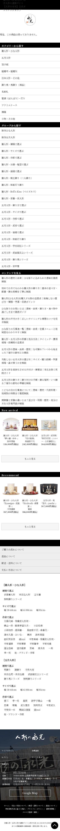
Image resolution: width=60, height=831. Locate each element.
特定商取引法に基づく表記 (15, 809)
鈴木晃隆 (39, 634)
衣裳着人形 (9, 594)
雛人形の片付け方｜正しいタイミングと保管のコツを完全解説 (30, 320)
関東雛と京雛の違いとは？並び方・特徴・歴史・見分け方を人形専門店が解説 (30, 401)
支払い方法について (19, 805)
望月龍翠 (21, 648)
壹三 (6, 700)
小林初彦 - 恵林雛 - (13, 630)
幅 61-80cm (26, 610)
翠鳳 (14, 705)
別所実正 (37, 705)
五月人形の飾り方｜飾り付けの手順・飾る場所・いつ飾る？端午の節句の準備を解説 (30, 381)
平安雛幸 (34, 643)
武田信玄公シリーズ (38, 674)
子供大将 (29, 669)
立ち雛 (37, 594)
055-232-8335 (19, 772)
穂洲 (29, 634)
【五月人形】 (9, 660)
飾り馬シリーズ (12, 678)
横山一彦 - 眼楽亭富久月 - (17, 625)
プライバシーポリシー (35, 809)
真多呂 (41, 648)
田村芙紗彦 (9, 639)
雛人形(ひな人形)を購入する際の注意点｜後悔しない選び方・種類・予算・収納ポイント (29, 300)
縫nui (22, 639)
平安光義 (46, 643)
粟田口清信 (24, 709)
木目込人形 (24, 594)
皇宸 (25, 700)
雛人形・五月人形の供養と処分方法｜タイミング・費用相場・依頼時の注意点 (30, 340)
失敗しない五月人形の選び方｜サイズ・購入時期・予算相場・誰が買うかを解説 (29, 361)
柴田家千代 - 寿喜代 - (37, 630)
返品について (50, 805)
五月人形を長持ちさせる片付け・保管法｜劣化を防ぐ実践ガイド (30, 371)
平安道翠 (8, 643)
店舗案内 (5, 764)
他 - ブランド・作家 (25, 652)
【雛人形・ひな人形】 (14, 585)
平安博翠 (21, 643)
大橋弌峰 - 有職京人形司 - (17, 621)
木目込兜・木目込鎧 (14, 674)
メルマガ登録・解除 (30, 812)
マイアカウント (8, 750)
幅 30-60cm (10, 610)
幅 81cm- (41, 610)
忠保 (6, 705)
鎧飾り (18, 669)
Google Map (30, 793)
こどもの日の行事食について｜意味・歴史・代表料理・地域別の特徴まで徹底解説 (30, 391)
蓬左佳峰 (8, 648)
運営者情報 (50, 809)
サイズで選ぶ (9, 606)
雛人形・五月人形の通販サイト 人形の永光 (21, 823)
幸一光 (7, 652)
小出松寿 (38, 625)
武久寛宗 (25, 705)
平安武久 (50, 705)
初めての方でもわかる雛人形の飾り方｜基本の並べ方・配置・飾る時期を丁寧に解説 (30, 290)
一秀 (50, 648)
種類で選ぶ (8, 590)
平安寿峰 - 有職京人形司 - (42, 639)
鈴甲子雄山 (36, 700)
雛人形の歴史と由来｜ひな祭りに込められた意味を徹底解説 (30, 279)
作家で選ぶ (8, 617)
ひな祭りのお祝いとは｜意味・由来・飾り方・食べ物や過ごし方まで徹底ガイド (30, 310)
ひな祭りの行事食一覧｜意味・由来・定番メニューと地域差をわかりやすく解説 (30, 330)
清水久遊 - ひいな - (13, 634)
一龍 (48, 700)
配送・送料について (36, 805)
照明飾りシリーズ (13, 599)
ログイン (5, 757)
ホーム (6, 805)
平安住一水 (9, 709)
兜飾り (7, 669)
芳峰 (32, 648)
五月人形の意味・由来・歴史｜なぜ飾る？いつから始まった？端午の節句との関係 (30, 351)
